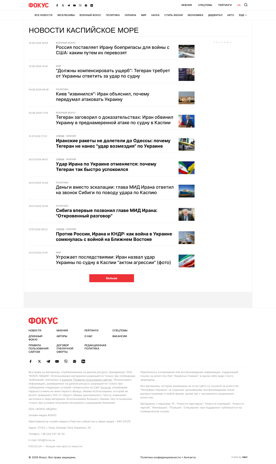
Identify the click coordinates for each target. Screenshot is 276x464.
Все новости (43, 15)
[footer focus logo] (43, 320)
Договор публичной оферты (65, 349)
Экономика (195, 15)
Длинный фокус (35, 338)
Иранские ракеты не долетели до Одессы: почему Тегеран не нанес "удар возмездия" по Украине (113, 143)
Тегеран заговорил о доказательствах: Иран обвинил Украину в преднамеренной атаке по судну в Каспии (114, 119)
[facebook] (30, 361)
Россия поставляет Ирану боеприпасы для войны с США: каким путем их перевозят (112, 50)
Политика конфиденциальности (160, 457)
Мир (143, 15)
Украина (130, 15)
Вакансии (119, 336)
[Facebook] (57, 5)
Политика (113, 15)
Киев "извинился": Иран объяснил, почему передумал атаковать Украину (102, 96)
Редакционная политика (95, 347)
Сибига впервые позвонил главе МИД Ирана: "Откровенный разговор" (106, 213)
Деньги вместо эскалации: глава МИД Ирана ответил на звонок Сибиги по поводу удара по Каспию (115, 189)
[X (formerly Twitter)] (63, 5)
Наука (155, 15)
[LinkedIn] (92, 5)
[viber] (65, 361)
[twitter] (39, 361)
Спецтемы (205, 5)
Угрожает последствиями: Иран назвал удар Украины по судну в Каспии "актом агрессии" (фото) (113, 259)
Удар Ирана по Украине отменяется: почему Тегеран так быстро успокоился (106, 166)
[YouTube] (74, 5)
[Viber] (80, 5)
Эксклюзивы (66, 15)
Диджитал (215, 15)
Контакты (190, 457)
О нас (88, 336)
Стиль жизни (173, 15)
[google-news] (74, 361)
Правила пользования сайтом (39, 349)
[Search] (246, 5)
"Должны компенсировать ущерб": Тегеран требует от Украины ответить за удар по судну (113, 73)
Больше (111, 278)
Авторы (62, 336)
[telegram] (48, 361)
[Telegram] (69, 5)
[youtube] (57, 361)
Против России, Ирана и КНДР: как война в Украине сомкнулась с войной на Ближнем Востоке (114, 236)
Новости (35, 330)
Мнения (186, 5)
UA (239, 5)
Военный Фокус (90, 15)
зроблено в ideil (239, 457)
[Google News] (86, 5)
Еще (241, 15)
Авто (230, 15)
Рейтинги (225, 5)
